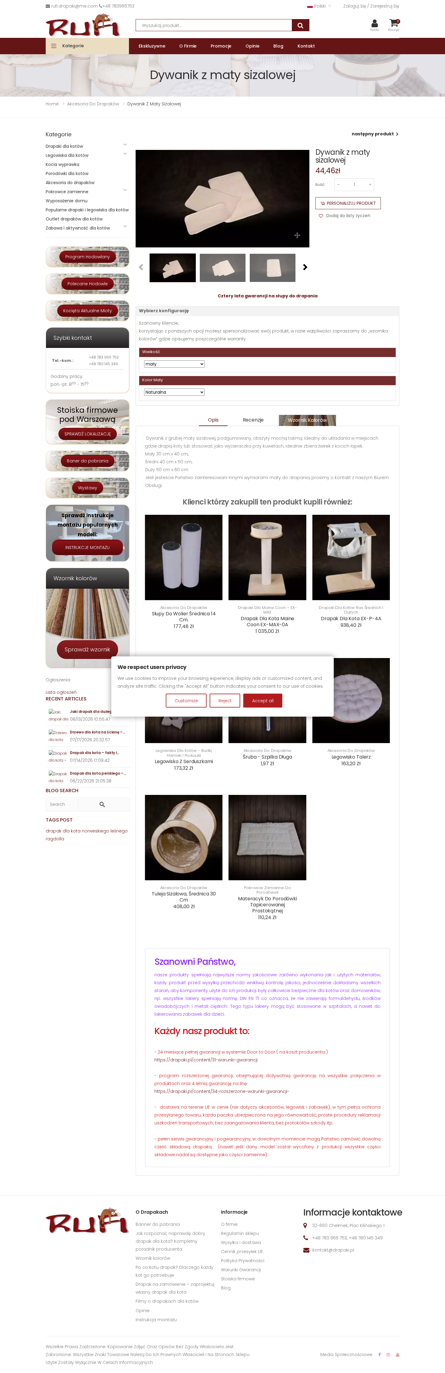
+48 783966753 (118, 6)
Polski (320, 6)
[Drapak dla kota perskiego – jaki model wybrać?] (58, 777)
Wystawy (87, 488)
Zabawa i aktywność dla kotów (78, 228)
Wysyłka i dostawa (241, 1242)
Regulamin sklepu (240, 1233)
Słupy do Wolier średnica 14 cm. (184, 616)
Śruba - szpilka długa (267, 756)
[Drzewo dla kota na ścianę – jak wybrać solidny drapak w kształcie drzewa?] (58, 736)
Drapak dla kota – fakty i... (94, 752)
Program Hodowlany (87, 257)
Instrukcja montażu (156, 1320)
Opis (213, 419)
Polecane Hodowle (88, 284)
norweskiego (95, 831)
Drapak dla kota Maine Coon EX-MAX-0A (268, 621)
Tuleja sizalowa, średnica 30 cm (184, 896)
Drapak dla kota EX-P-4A (351, 618)
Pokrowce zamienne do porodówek (267, 890)
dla (66, 831)
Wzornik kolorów (307, 420)
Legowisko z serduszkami (184, 761)
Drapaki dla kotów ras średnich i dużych (351, 610)
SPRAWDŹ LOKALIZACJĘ (87, 434)
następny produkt (373, 134)
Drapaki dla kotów (64, 146)
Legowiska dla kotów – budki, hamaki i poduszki (184, 753)
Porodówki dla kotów (67, 173)
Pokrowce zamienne (67, 192)
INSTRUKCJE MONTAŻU (87, 547)
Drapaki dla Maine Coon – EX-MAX (267, 610)
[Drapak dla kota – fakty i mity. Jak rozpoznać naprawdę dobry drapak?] (58, 757)
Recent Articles (66, 698)
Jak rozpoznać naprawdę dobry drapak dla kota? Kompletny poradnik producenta (170, 1241)
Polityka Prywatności (242, 1261)
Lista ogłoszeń (61, 692)
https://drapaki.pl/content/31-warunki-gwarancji (206, 1060)
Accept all (263, 700)
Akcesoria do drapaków (183, 607)
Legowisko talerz (351, 756)
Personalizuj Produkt (351, 203)
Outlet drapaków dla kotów (74, 219)
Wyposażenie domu (66, 201)
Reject (225, 700)
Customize (186, 700)
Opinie (143, 1311)
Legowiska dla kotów (67, 155)
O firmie (229, 1224)
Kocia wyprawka (62, 164)
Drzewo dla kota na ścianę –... (97, 732)
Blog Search (62, 790)
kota (76, 831)
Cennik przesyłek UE (242, 1252)
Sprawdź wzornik (87, 649)
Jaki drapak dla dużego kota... (98, 711)
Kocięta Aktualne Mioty (87, 311)
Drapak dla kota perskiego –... (98, 773)
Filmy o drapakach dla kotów (167, 1301)
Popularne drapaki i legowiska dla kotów (87, 210)
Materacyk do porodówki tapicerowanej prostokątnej (267, 904)
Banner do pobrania (158, 1224)
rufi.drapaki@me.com (74, 6)
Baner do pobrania (87, 461)
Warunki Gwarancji (241, 1270)
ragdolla (55, 839)
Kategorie (73, 46)
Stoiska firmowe (238, 1279)
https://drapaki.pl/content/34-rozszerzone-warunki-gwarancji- (221, 1091)
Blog (226, 1288)
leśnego (119, 831)
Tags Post (59, 819)
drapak (53, 831)
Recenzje (253, 419)
